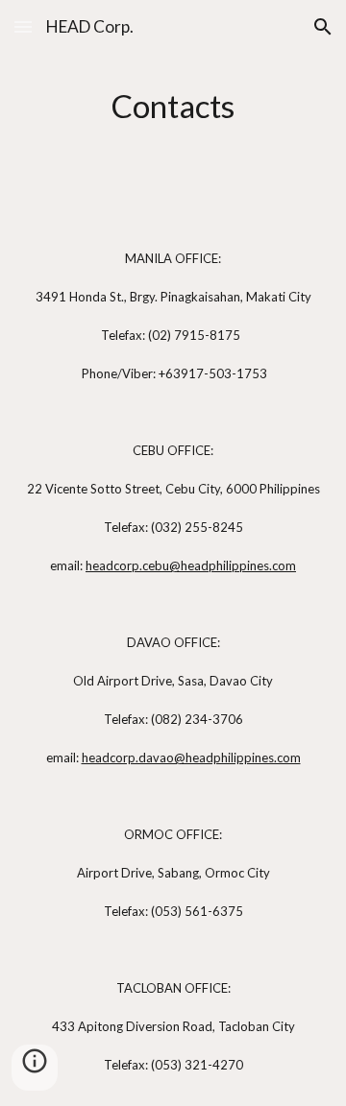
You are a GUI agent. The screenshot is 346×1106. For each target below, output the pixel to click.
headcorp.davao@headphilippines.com (191, 757)
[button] (23, 26)
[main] (173, 107)
